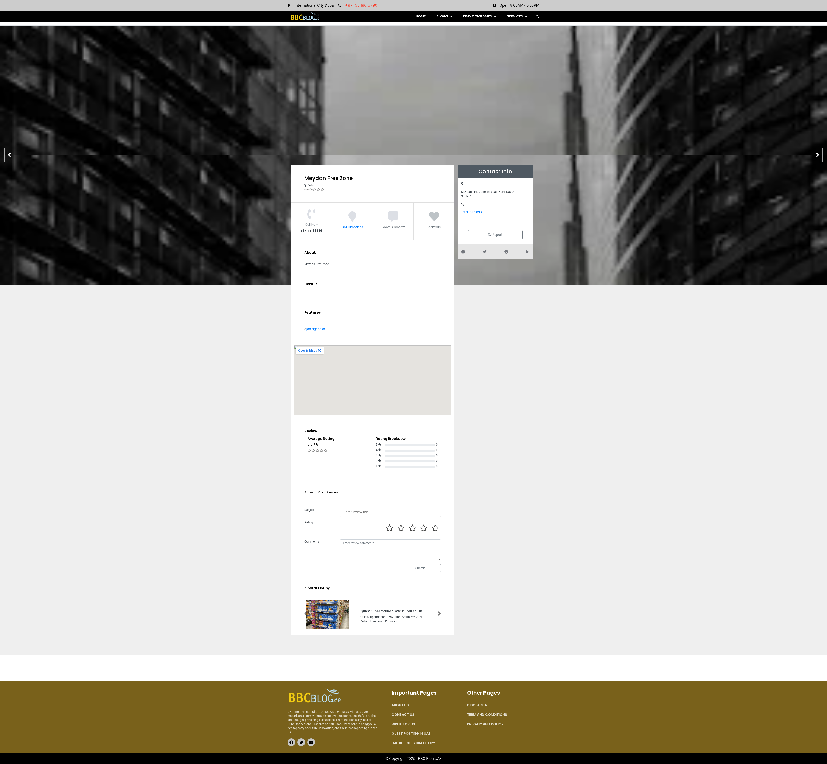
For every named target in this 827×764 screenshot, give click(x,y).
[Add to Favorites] (434, 219)
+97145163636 (471, 212)
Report (496, 235)
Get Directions (352, 227)
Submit (420, 568)
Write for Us (403, 724)
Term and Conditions (487, 714)
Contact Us (403, 714)
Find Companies (477, 16)
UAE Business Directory (413, 743)
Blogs (442, 16)
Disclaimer (477, 705)
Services (515, 16)
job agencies (316, 329)
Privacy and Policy (485, 724)
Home (421, 16)
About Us (400, 705)
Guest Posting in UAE (411, 733)
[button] (537, 16)
